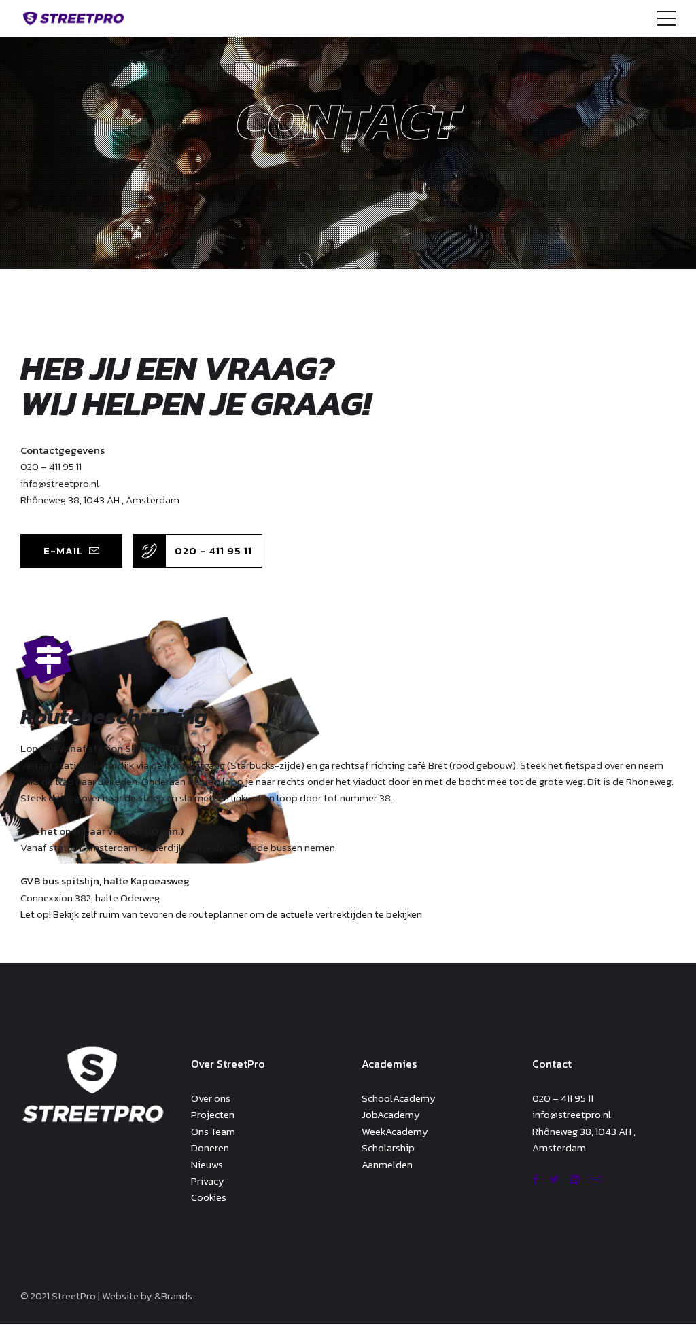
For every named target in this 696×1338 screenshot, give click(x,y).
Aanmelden (387, 1164)
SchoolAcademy (399, 1098)
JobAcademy (391, 1114)
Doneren (210, 1147)
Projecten (212, 1114)
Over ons (210, 1098)
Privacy (207, 1181)
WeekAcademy (395, 1131)
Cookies (208, 1197)
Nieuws (207, 1164)
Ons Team (213, 1131)
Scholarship (388, 1147)
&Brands (173, 1295)
